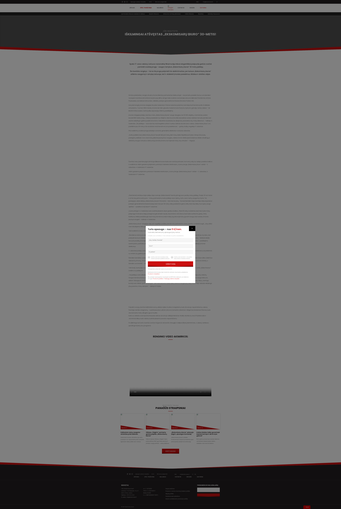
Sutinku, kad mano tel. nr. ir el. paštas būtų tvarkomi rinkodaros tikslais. (183, 257)
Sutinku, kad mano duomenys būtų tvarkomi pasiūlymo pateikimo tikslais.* (160, 257)
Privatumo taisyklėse (154, 274)
